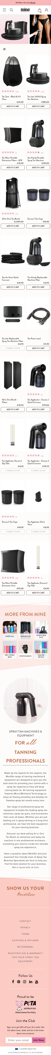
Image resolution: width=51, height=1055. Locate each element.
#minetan (26, 895)
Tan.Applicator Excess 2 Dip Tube (12, 462)
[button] (39, 10)
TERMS (25, 934)
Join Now (38, 1040)
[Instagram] (25, 982)
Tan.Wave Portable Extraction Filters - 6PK (12, 159)
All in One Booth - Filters (10, 401)
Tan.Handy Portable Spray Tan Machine (35, 159)
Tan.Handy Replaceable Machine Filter (37, 278)
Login (46, 10)
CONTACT (25, 921)
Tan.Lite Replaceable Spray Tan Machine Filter (12, 339)
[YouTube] (37, 982)
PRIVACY (25, 927)
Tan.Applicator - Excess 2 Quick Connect (38, 401)
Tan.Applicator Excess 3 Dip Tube (37, 584)
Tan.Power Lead (34, 338)
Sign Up (32, 2)
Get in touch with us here (25, 867)
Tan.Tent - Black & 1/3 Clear (11, 97)
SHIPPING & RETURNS (25, 940)
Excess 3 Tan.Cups (9, 522)
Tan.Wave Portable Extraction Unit (9, 584)
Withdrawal (25, 946)
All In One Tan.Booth (11, 218)
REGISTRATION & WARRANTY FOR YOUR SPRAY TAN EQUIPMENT (25, 957)
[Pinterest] (19, 982)
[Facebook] (13, 982)
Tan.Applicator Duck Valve (36, 523)
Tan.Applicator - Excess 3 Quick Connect (38, 462)
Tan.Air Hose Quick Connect (10, 278)
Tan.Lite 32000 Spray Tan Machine (36, 97)
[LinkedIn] (31, 982)
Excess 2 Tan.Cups (35, 218)
